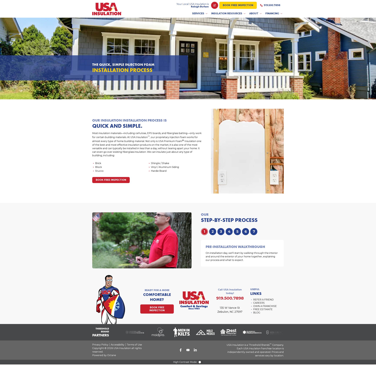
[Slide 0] (204, 231)
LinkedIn (195, 350)
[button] (200, 13)
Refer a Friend (263, 299)
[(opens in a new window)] (130, 332)
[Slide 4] (237, 231)
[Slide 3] (229, 231)
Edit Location (214, 5)
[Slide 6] (253, 231)
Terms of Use (134, 344)
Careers (259, 302)
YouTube (188, 350)
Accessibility (117, 344)
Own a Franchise (265, 306)
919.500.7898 (272, 5)
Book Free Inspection (238, 5)
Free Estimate (263, 309)
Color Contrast (200, 362)
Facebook (180, 350)
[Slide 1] (212, 231)
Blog (256, 312)
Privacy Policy (100, 344)
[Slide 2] (220, 231)
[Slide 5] (245, 231)
